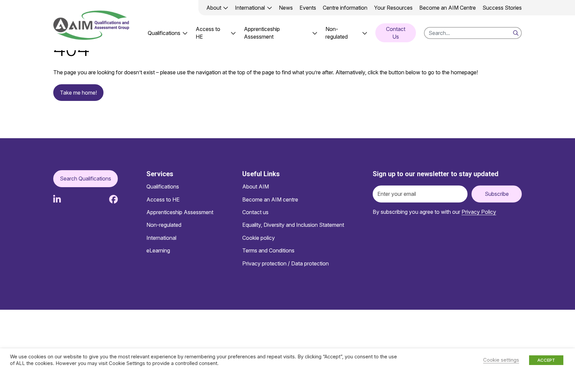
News (286, 7)
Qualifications (164, 33)
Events (307, 7)
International (250, 7)
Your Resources (393, 7)
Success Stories (502, 7)
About (213, 7)
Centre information (345, 7)
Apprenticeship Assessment (262, 33)
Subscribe (497, 193)
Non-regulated (336, 33)
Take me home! (78, 92)
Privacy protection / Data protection (285, 263)
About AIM (255, 186)
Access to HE (208, 33)
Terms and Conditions (268, 250)
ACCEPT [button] (546, 360)
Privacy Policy (479, 211)
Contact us (255, 212)
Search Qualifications (85, 178)
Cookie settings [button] (501, 360)
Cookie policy (258, 237)
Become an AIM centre (270, 199)
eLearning (158, 250)
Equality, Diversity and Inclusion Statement (293, 224)
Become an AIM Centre (447, 7)
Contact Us (395, 33)
